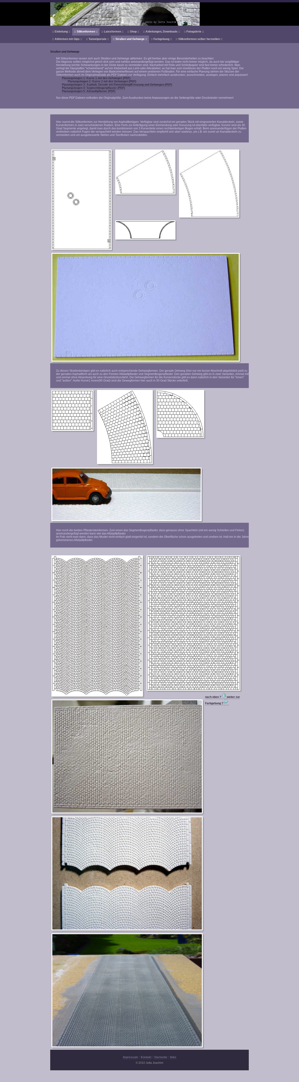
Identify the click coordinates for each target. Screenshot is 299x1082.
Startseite (160, 1057)
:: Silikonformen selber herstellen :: (199, 39)
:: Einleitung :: (61, 31)
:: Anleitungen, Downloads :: (161, 31)
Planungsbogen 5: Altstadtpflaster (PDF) (88, 91)
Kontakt (146, 1057)
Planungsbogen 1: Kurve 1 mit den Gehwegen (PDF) (96, 78)
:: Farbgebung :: (161, 39)
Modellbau (149, 14)
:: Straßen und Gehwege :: (130, 39)
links (173, 1057)
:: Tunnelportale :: (97, 39)
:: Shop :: (133, 31)
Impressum (130, 1057)
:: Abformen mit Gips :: (67, 39)
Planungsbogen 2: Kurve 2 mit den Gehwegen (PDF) (102, 81)
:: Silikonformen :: (86, 31)
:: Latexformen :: (112, 31)
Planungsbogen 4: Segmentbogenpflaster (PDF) (93, 88)
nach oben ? (213, 697)
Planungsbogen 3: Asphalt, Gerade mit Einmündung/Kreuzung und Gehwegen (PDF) (117, 84)
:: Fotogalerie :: (194, 31)
